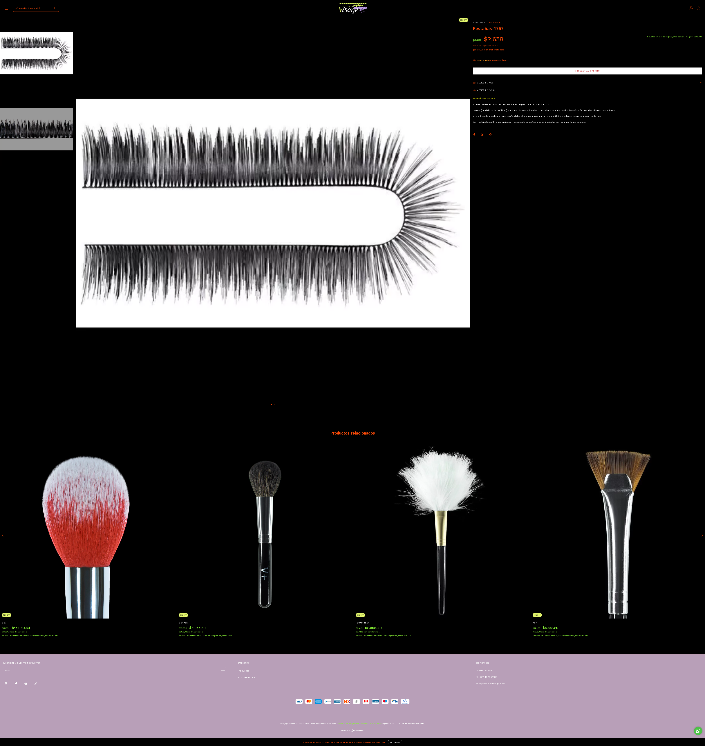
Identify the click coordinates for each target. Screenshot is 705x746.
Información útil (246, 677)
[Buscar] (55, 8)
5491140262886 (484, 670)
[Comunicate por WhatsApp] (698, 731)
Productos (243, 670)
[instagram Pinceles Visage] (6, 683)
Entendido (395, 742)
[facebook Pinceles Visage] (16, 683)
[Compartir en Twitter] (482, 134)
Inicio (475, 22)
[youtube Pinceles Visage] (26, 683)
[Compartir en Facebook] (474, 134)
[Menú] (6, 8)
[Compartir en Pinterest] (490, 134)
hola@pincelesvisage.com (490, 683)
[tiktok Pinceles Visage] (35, 683)
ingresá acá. (388, 724)
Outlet (483, 22)
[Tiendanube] (352, 731)
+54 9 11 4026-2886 (486, 677)
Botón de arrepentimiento (411, 724)
